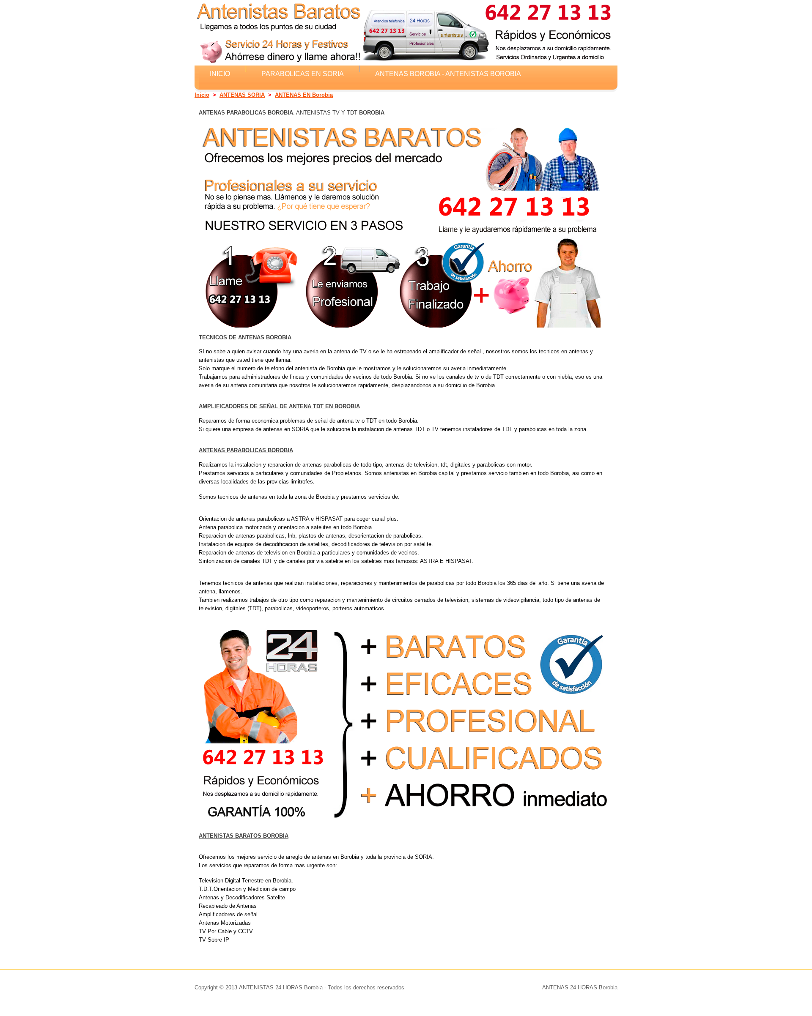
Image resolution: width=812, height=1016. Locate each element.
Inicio (220, 73)
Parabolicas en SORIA (302, 73)
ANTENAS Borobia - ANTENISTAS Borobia (448, 73)
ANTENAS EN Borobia (304, 95)
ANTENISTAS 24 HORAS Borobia (281, 987)
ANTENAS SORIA (242, 95)
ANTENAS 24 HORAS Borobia (579, 987)
